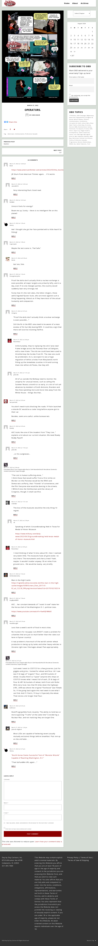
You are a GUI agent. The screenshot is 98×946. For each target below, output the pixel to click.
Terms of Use (86, 857)
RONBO (12, 202)
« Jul (72, 55)
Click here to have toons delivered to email (18, 829)
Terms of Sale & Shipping (78, 860)
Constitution (83, 121)
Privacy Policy (73, 857)
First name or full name (76, 77)
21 (89, 43)
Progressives (73, 142)
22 (92, 43)
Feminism (72, 128)
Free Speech (79, 128)
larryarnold (13, 402)
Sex (75, 144)
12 (82, 39)
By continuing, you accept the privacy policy (79, 96)
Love (75, 134)
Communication (19, 134)
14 (89, 39)
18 (78, 43)
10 (75, 39)
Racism (80, 142)
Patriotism (75, 138)
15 (92, 39)
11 (78, 39)
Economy (88, 125)
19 (82, 43)
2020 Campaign (81, 115)
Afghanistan (90, 115)
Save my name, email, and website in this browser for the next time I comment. (30, 823)
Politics (71, 140)
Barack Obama (78, 119)
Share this (13, 122)
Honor (71, 130)
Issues (71, 134)
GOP (91, 128)
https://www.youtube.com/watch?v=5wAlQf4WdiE (31, 611)
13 (85, 39)
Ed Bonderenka (15, 576)
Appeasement (80, 117)
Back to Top (90, 940)
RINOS (71, 144)
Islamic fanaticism (84, 132)
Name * (6, 803)
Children (86, 119)
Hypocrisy (77, 130)
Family (89, 127)
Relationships (87, 142)
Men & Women (79, 136)
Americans (11, 134)
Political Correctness (86, 138)
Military (86, 136)
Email (71, 85)
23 (71, 47)
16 (71, 43)
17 (75, 43)
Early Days (81, 125)
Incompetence (73, 132)
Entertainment (82, 127)
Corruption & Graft (75, 123)
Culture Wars (85, 123)
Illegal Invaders (85, 130)
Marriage (80, 134)
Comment (7, 779)
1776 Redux (72, 115)
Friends (86, 128)
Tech (88, 144)
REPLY (13, 178)
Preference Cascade (31, 134)
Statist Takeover (82, 144)
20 (85, 43)
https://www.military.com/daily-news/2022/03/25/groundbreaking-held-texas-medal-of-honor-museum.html (37, 536)
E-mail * (6, 813)
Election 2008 (73, 127)
